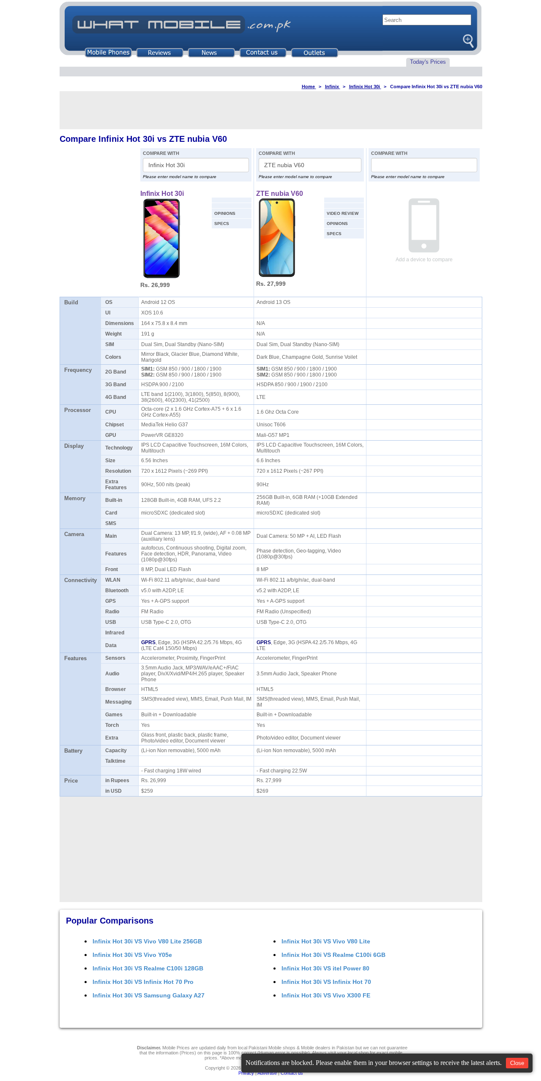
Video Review (342, 213)
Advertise (267, 1073)
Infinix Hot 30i (162, 193)
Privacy (246, 1073)
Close (517, 1063)
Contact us (292, 1073)
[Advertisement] (271, 110)
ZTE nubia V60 (279, 193)
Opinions (224, 213)
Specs (221, 223)
